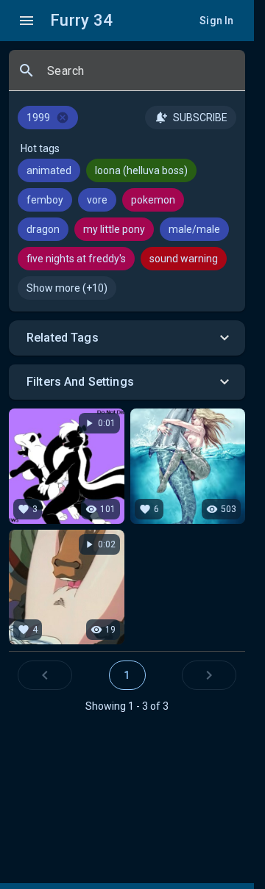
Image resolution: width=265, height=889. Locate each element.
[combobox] (140, 76)
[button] (127, 338)
